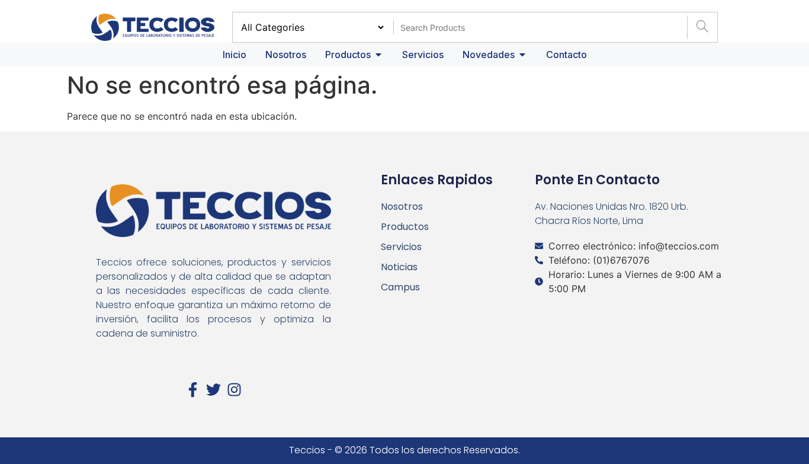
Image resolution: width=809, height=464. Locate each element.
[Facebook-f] (192, 389)
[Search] (702, 27)
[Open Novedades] (522, 54)
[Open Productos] (378, 54)
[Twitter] (213, 389)
